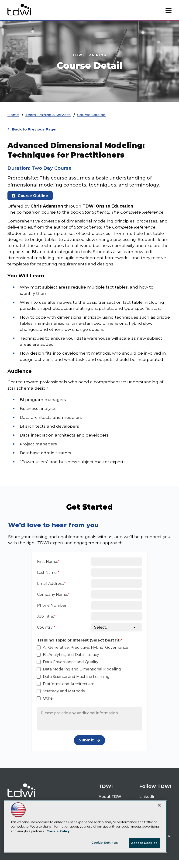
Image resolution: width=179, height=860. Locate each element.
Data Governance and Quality (70, 662)
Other (48, 698)
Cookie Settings (104, 842)
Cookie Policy (58, 831)
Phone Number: (52, 605)
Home (13, 115)
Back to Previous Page (34, 129)
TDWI (106, 786)
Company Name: (52, 594)
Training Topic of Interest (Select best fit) (79, 640)
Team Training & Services (48, 115)
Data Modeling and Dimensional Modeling (82, 669)
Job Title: (45, 616)
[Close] (159, 805)
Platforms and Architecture (68, 684)
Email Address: (50, 583)
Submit (86, 740)
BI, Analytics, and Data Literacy (71, 654)
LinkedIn (147, 796)
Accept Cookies (144, 843)
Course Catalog (91, 115)
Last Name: (47, 572)
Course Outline (33, 196)
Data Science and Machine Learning (76, 676)
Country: (45, 627)
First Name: (47, 561)
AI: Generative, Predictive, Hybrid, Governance (85, 647)
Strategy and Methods (64, 691)
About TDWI (110, 796)
